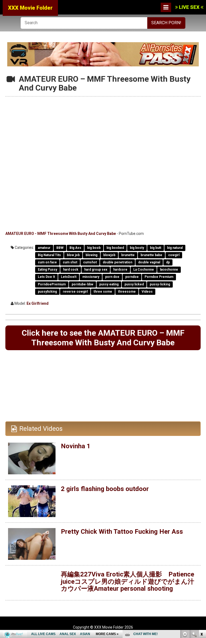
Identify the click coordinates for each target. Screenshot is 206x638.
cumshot (90, 262)
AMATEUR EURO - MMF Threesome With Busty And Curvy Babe (60, 233)
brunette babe (151, 255)
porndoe (132, 277)
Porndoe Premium (159, 277)
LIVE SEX (189, 7)
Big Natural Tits (49, 255)
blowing (91, 255)
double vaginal (149, 262)
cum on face (47, 262)
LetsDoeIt (68, 277)
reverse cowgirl (75, 291)
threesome (127, 291)
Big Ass (75, 248)
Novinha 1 (75, 446)
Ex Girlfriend (38, 303)
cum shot (70, 262)
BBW (60, 248)
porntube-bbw (82, 284)
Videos (147, 291)
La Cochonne (143, 269)
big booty (137, 248)
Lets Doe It (46, 277)
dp (168, 262)
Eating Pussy (47, 269)
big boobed (115, 248)
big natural (175, 248)
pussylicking (47, 291)
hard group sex (95, 269)
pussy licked (134, 284)
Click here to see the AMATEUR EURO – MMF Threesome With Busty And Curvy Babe (103, 337)
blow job (73, 255)
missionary (90, 277)
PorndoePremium (52, 284)
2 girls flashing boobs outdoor (105, 489)
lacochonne (169, 269)
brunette (128, 255)
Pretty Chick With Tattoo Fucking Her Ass (122, 531)
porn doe (112, 277)
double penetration (117, 262)
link (201, 554)
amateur (44, 248)
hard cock (70, 269)
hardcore (120, 269)
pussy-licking (160, 284)
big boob (94, 248)
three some (103, 291)
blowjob (109, 255)
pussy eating (109, 284)
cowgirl (173, 255)
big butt (155, 248)
